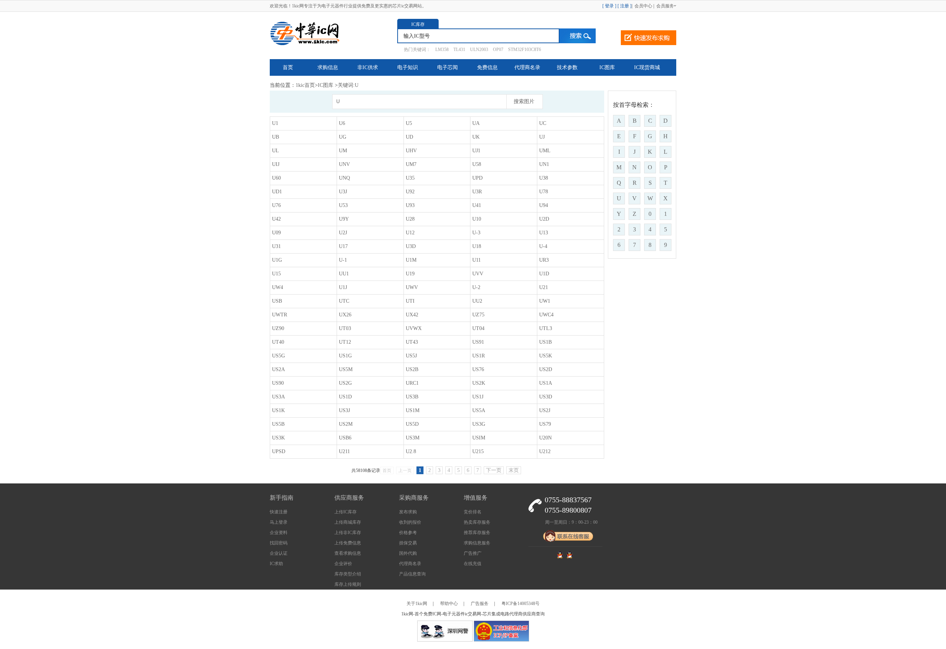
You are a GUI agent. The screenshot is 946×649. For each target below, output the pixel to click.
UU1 (344, 273)
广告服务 (480, 603)
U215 (478, 451)
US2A (278, 369)
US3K (278, 438)
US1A (545, 383)
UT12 (345, 342)
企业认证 (278, 553)
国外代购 (408, 553)
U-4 (543, 246)
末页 (513, 470)
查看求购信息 (347, 553)
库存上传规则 (347, 584)
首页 (288, 67)
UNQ (344, 178)
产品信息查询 (412, 574)
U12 (410, 232)
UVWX (414, 328)
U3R (477, 191)
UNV (344, 164)
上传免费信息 (347, 543)
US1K (278, 410)
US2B (412, 369)
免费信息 (487, 67)
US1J (477, 397)
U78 (543, 191)
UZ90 (278, 328)
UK (476, 137)
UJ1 (476, 150)
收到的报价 (410, 522)
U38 (543, 178)
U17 (343, 246)
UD (409, 137)
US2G (345, 383)
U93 (410, 205)
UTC (344, 301)
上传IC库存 (345, 511)
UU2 (477, 301)
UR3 (544, 260)
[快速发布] (648, 37)
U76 (276, 205)
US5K (545, 356)
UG (342, 137)
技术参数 (567, 67)
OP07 (498, 49)
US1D (345, 397)
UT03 (345, 328)
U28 (410, 219)
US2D (545, 369)
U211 (344, 451)
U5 (409, 123)
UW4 (277, 287)
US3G (478, 424)
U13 (543, 232)
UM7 (411, 164)
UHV (411, 150)
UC (542, 123)
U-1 (343, 260)
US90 (278, 383)
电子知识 (407, 67)
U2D (544, 219)
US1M (412, 410)
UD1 (277, 191)
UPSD (278, 451)
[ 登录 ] (609, 6)
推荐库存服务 (477, 532)
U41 (476, 205)
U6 (342, 123)
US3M (412, 438)
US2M (346, 424)
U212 (545, 451)
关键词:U (348, 85)
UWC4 (546, 314)
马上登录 (278, 522)
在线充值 (472, 563)
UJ (542, 137)
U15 (276, 273)
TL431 (459, 49)
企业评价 (343, 563)
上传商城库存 (347, 522)
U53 (343, 205)
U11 (476, 260)
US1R (478, 356)
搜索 (577, 35)
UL (275, 150)
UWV (412, 287)
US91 (478, 342)
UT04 (478, 328)
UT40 (278, 342)
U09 (276, 232)
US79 (545, 424)
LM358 (442, 49)
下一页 (493, 470)
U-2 (476, 287)
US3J (344, 410)
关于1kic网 (416, 603)
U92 (410, 191)
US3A (278, 397)
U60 (276, 178)
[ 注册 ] (624, 6)
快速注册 (278, 511)
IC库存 (418, 24)
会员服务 (665, 6)
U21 (543, 287)
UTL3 (545, 328)
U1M (411, 260)
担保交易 (408, 543)
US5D (412, 424)
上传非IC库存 (347, 532)
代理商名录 (527, 67)
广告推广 (472, 553)
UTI (410, 301)
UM (343, 150)
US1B (545, 342)
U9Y (344, 219)
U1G (277, 260)
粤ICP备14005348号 (520, 603)
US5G (278, 356)
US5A (478, 410)
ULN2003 (479, 49)
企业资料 (278, 532)
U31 (276, 246)
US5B (278, 424)
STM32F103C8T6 (524, 49)
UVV (477, 273)
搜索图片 (524, 101)
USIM (478, 438)
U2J (343, 232)
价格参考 (408, 532)
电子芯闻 (447, 67)
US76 (478, 369)
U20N (545, 438)
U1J (343, 287)
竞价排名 (472, 511)
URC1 (412, 383)
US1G (345, 356)
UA (476, 123)
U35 (410, 178)
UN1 (544, 164)
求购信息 (327, 67)
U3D (411, 246)
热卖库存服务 (477, 522)
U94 (543, 205)
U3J (343, 191)
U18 (476, 246)
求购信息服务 (477, 543)
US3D (545, 397)
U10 (476, 219)
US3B (412, 397)
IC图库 (607, 67)
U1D (544, 273)
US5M (346, 369)
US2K (478, 383)
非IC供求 (367, 67)
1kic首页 (305, 85)
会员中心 (642, 6)
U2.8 (411, 451)
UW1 (544, 301)
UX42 (412, 314)
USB (277, 301)
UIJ (275, 164)
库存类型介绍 (347, 574)
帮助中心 (449, 603)
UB (275, 137)
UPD (477, 178)
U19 (410, 273)
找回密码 (278, 543)
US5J (411, 356)
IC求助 (276, 563)
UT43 (412, 342)
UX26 (345, 314)
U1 (275, 123)
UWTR (279, 314)
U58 (476, 164)
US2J (544, 410)
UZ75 (478, 314)
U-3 (476, 232)
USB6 (345, 438)
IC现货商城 (647, 67)
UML (545, 150)
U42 (276, 219)
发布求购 (408, 511)
